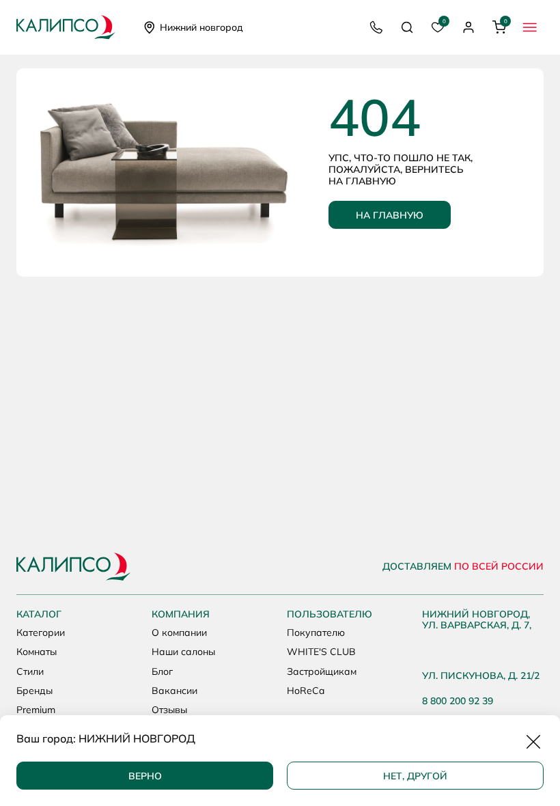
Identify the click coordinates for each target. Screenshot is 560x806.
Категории (40, 632)
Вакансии (174, 690)
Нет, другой (415, 776)
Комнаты (36, 651)
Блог (162, 671)
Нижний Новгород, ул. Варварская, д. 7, (476, 620)
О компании (179, 632)
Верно (145, 776)
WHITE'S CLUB (321, 651)
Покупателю (316, 632)
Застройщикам (321, 671)
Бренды (34, 690)
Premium (35, 710)
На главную (389, 215)
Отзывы (169, 710)
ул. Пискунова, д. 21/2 (481, 676)
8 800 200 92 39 (457, 701)
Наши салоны (183, 651)
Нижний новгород (201, 27)
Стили (30, 671)
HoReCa (305, 690)
